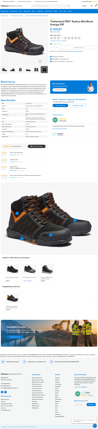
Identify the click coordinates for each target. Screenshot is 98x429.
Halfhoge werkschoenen (17, 15)
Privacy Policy (10, 426)
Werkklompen (35, 406)
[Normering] (7, 111)
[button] (40, 61)
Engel (56, 395)
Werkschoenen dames (38, 382)
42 (61, 38)
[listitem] (12, 272)
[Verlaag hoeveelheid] (52, 47)
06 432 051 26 (6, 386)
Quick (56, 406)
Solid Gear (58, 414)
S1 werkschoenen (37, 384)
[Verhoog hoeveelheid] (57, 47)
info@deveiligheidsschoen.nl (10, 388)
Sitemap (4, 426)
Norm (20, 11)
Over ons (3, 408)
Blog (65, 11)
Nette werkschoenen (37, 399)
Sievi (56, 408)
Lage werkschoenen (37, 393)
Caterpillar (58, 386)
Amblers (57, 380)
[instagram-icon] (2, 392)
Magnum (57, 401)
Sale (61, 11)
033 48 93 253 (6, 383)
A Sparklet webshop (31, 426)
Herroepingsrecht (5, 410)
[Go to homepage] (11, 6)
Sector (33, 11)
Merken (56, 11)
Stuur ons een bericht (7, 406)
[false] (91, 6)
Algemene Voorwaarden (20, 426)
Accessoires (40, 11)
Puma (56, 403)
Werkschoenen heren (38, 380)
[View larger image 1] (24, 41)
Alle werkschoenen (37, 378)
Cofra (56, 388)
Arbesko (57, 382)
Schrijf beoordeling (37, 146)
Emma (56, 393)
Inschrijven (91, 404)
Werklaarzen (14, 11)
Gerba (56, 397)
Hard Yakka (58, 399)
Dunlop (57, 390)
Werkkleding (48, 11)
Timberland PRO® (59, 416)
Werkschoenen (5, 11)
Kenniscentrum (5, 399)
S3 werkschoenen (37, 390)
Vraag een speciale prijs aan (76, 51)
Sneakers (34, 401)
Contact (70, 11)
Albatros (57, 378)
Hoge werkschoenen (37, 397)
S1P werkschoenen (37, 386)
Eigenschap (27, 11)
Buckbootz (58, 384)
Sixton (57, 412)
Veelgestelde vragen (6, 403)
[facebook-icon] (5, 392)
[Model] (5, 106)
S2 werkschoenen (37, 388)
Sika (56, 410)
